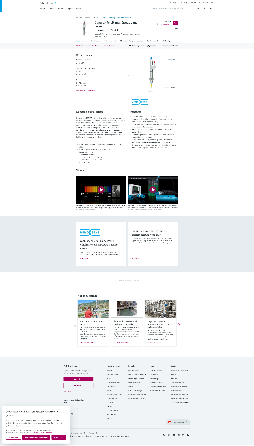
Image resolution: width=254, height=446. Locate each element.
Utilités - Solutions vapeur (137, 398)
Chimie (130, 387)
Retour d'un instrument (157, 391)
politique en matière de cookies (42, 432)
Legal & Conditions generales (119, 436)
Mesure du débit (112, 375)
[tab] (82, 41)
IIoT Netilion (111, 402)
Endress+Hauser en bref (179, 371)
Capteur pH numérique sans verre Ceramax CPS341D (118, 18)
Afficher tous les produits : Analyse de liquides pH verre (95, 46)
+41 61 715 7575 (73, 408)
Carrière (174, 379)
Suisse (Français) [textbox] (206, 3)
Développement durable (179, 395)
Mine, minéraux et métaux (137, 395)
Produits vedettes (112, 410)
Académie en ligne (156, 383)
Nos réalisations (176, 391)
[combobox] (207, 3)
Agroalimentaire (133, 371)
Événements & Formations (180, 387)
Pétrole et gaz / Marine (136, 379)
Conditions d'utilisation (83, 436)
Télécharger (184, 3)
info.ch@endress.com (74, 414)
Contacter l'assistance (157, 371)
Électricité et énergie (135, 391)
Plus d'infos (84, 259)
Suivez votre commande (158, 387)
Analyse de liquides (91, 18)
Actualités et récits (177, 383)
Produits (79, 18)
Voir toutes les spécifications (87, 90)
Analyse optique (112, 398)
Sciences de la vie (134, 383)
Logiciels (110, 406)
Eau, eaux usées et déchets (137, 375)
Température (111, 387)
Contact (193, 3)
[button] (78, 379)
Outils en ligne (173, 3)
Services (109, 418)
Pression (110, 391)
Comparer (174, 28)
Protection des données (100, 436)
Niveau (109, 379)
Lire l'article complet (87, 342)
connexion (167, 24)
